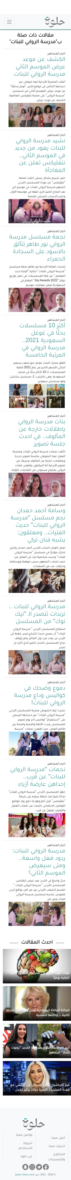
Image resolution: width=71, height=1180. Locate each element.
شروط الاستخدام (25, 1146)
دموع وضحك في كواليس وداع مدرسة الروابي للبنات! (39, 696)
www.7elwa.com (24, 1175)
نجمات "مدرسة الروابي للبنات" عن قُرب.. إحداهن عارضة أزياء (37, 777)
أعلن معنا (58, 1138)
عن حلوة (26, 1156)
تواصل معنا (24, 1135)
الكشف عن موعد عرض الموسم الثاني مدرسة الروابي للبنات (39, 67)
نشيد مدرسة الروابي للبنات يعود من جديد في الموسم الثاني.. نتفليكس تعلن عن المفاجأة (40, 156)
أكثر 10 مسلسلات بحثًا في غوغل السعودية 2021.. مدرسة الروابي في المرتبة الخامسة (42, 341)
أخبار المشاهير (56, 54)
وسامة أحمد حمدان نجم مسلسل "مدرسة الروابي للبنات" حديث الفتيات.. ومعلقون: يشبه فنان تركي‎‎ (38, 526)
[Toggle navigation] (9, 22)
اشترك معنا (57, 1146)
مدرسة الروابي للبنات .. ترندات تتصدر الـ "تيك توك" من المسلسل (37, 614)
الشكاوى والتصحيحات (56, 1157)
